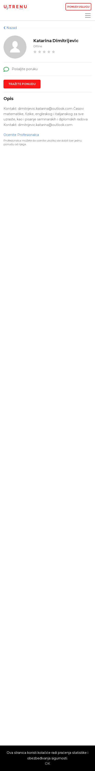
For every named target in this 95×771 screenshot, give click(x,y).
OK (47, 764)
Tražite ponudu (22, 84)
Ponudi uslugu (78, 6)
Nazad (11, 28)
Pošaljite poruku (24, 69)
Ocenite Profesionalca (21, 135)
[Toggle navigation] (86, 15)
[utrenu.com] (15, 7)
